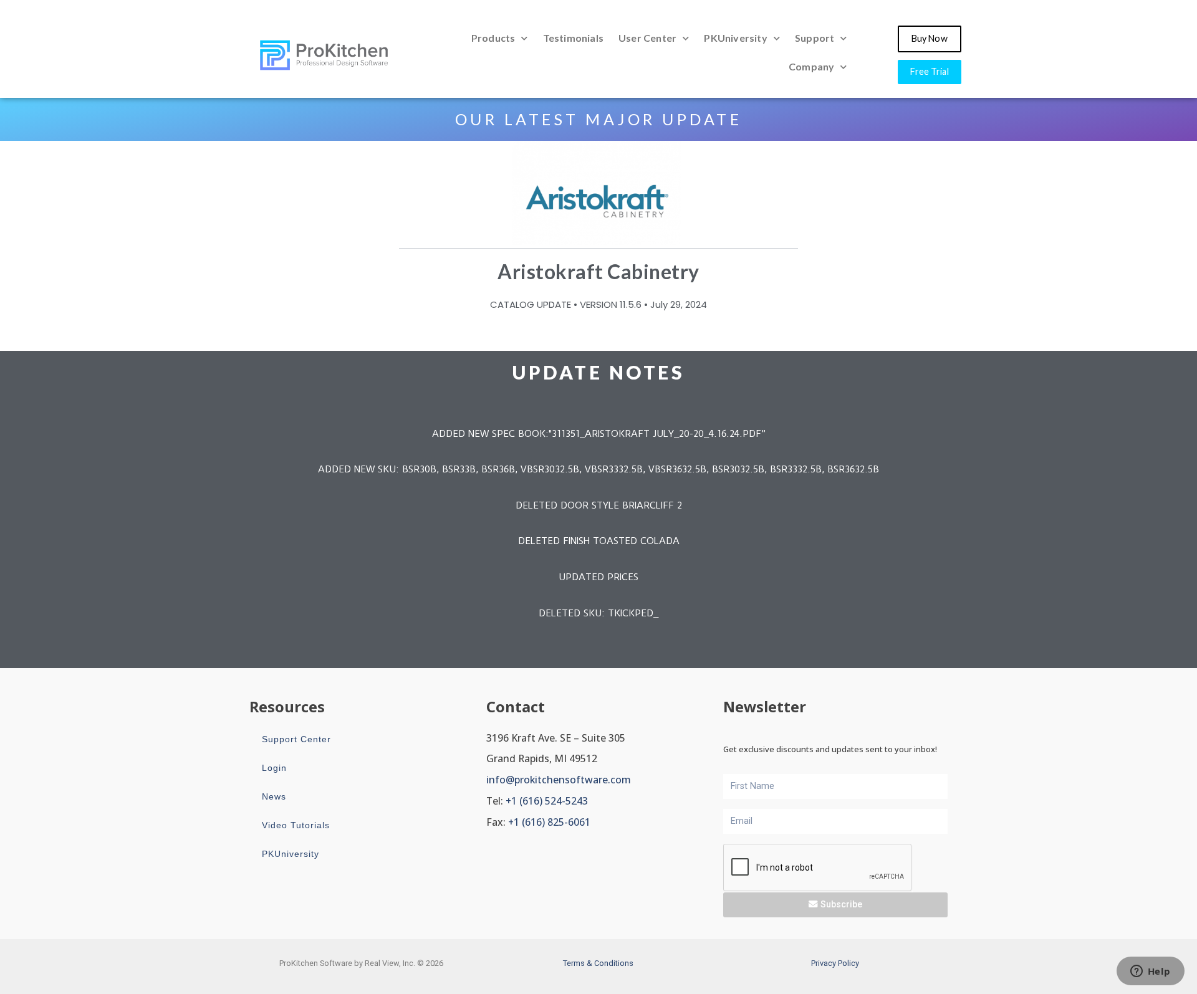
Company (811, 66)
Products (493, 38)
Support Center (296, 739)
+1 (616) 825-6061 (549, 822)
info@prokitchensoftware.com (558, 779)
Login (274, 768)
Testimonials (573, 38)
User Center (647, 38)
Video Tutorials (296, 825)
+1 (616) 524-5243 (547, 801)
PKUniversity (735, 38)
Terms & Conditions (598, 963)
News (274, 796)
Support (814, 38)
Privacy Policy (835, 963)
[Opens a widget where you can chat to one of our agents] (1150, 972)
